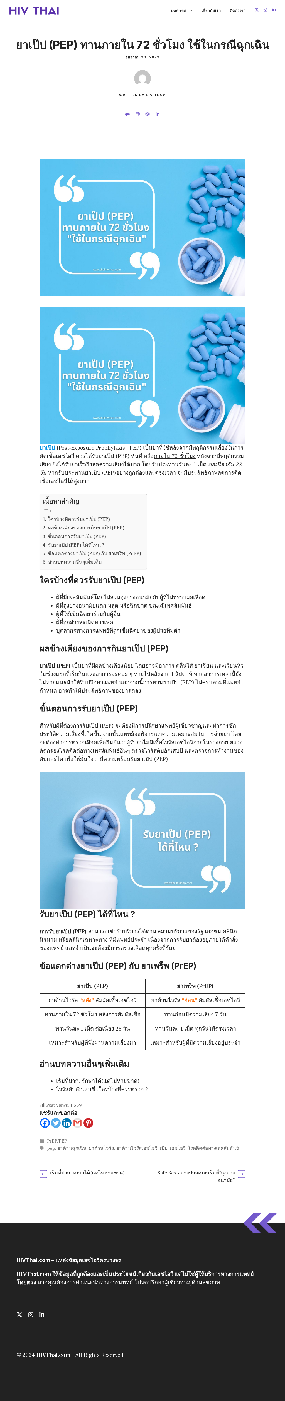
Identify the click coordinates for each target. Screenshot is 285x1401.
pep (51, 1148)
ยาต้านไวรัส (101, 1148)
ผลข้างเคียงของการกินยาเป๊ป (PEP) (86, 528)
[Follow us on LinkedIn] (274, 10)
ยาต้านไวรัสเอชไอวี (137, 1148)
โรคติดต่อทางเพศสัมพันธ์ (213, 1148)
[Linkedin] (67, 1123)
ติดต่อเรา (238, 10)
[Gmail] (77, 1123)
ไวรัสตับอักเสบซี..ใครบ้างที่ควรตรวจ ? (102, 1089)
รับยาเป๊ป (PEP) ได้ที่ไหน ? (76, 545)
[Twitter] (56, 1123)
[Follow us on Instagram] (265, 10)
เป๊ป (164, 1148)
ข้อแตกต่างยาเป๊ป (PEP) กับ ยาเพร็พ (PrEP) (94, 553)
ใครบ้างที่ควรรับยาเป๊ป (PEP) (79, 519)
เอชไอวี (178, 1148)
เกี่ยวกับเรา (211, 10)
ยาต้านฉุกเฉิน (72, 1148)
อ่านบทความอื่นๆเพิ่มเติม (75, 562)
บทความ (178, 10)
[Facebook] (45, 1123)
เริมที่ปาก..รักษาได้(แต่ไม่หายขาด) (98, 1081)
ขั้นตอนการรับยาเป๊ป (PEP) (77, 536)
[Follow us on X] (257, 10)
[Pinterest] (88, 1123)
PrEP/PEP (57, 1141)
